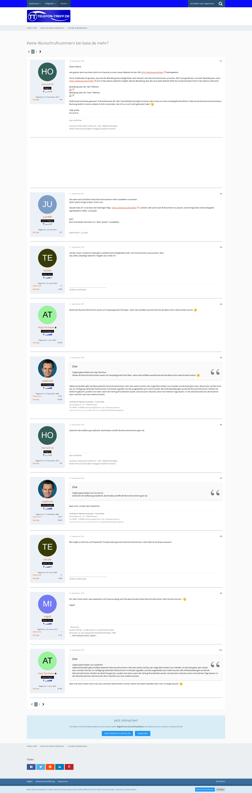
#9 (221, 593)
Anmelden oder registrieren (202, 3)
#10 (220, 650)
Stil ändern (220, 781)
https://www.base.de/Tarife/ (81, 81)
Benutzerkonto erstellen (117, 733)
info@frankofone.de (94, 410)
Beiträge (36, 99)
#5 (221, 357)
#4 (221, 304)
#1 (221, 61)
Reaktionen (37, 286)
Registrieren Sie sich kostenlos (130, 726)
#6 (221, 424)
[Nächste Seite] (40, 52)
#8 (221, 536)
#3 (221, 247)
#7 (221, 478)
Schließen (220, 789)
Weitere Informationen (205, 789)
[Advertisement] (172, 14)
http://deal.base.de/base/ (152, 72)
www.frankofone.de (77, 410)
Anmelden (143, 733)
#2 (221, 193)
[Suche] (220, 3)
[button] (31, 767)
